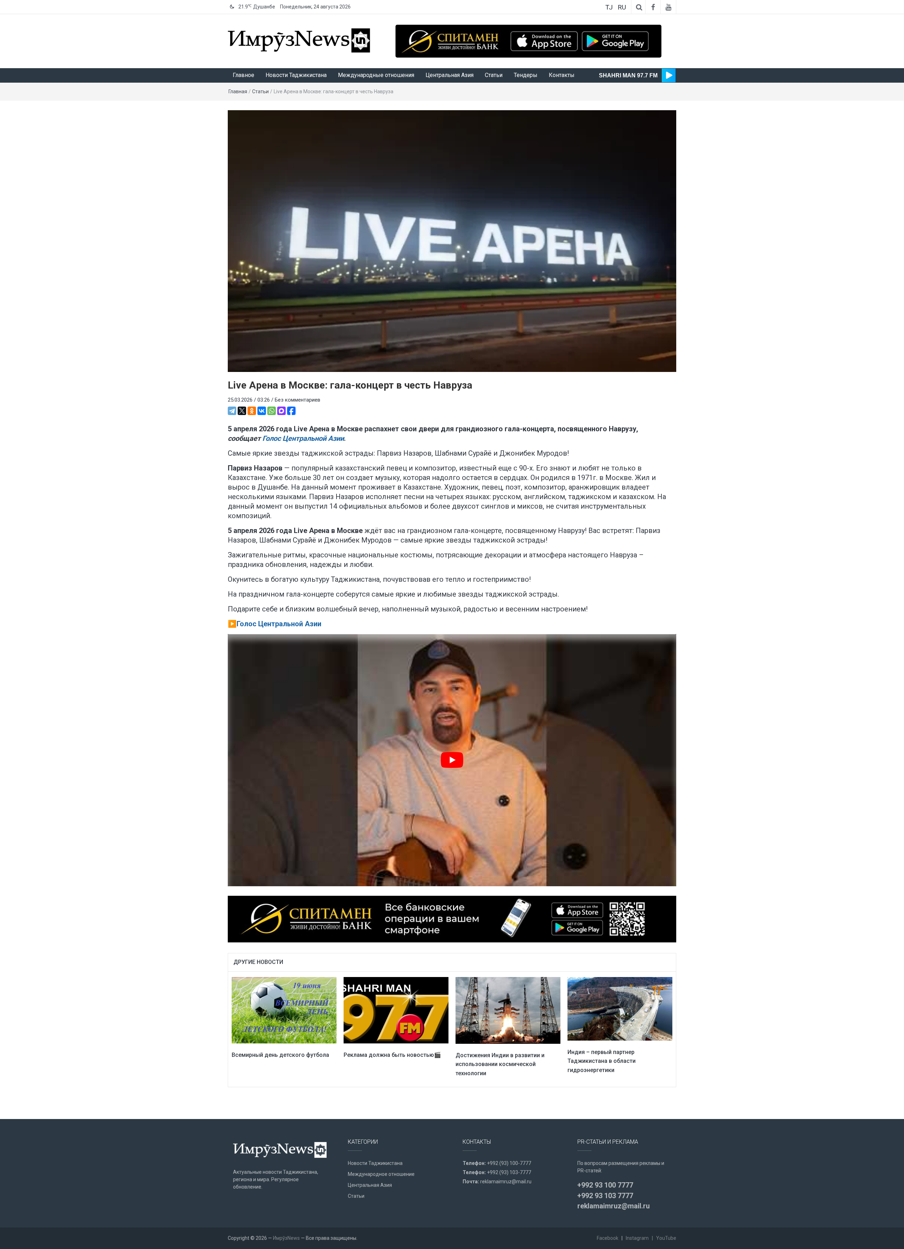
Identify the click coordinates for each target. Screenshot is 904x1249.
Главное (243, 75)
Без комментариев (297, 400)
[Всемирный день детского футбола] (284, 1010)
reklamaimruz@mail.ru (505, 1181)
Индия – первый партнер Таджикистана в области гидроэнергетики (601, 1061)
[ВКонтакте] (261, 411)
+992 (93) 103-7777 (509, 1172)
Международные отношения (376, 75)
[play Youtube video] (452, 760)
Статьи (493, 75)
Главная (237, 91)
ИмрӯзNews (286, 1238)
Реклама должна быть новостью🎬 (392, 1055)
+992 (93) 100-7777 (509, 1163)
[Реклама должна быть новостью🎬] (396, 1010)
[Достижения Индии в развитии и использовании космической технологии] (508, 1010)
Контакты (562, 75)
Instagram (637, 1238)
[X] (242, 411)
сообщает (286, 438)
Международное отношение (381, 1174)
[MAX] (281, 411)
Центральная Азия (450, 75)
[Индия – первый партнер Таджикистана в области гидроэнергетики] (619, 1008)
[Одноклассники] (252, 411)
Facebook (607, 1238)
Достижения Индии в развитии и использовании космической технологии (500, 1064)
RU (622, 7)
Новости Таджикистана (296, 75)
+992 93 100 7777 (605, 1185)
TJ (609, 7)
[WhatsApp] (271, 411)
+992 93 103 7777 (605, 1195)
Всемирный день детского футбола (280, 1055)
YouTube (666, 1238)
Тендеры (525, 75)
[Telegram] (232, 411)
